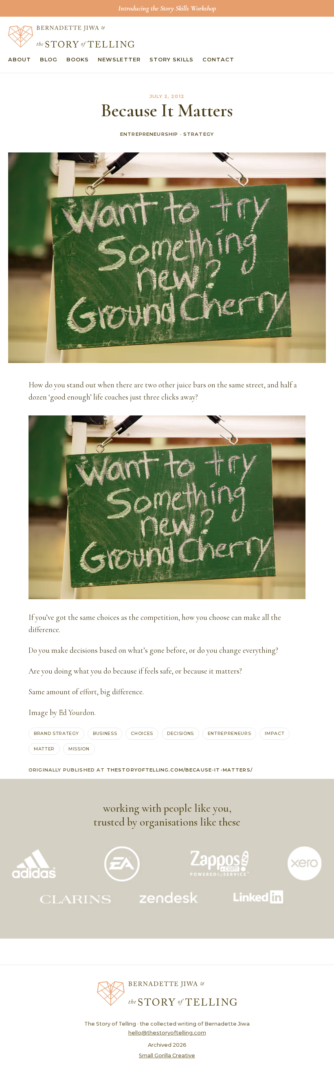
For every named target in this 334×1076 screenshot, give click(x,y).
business (105, 733)
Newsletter (119, 60)
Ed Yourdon (76, 712)
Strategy (198, 134)
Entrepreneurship (149, 134)
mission (79, 749)
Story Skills (171, 60)
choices (142, 733)
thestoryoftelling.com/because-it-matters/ (180, 770)
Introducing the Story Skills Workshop (167, 8)
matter (44, 749)
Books (77, 60)
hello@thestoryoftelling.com (167, 1033)
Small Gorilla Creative (167, 1055)
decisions (180, 733)
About (19, 60)
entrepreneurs (229, 733)
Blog (48, 60)
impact (274, 733)
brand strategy (56, 733)
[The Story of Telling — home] (71, 37)
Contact (218, 60)
